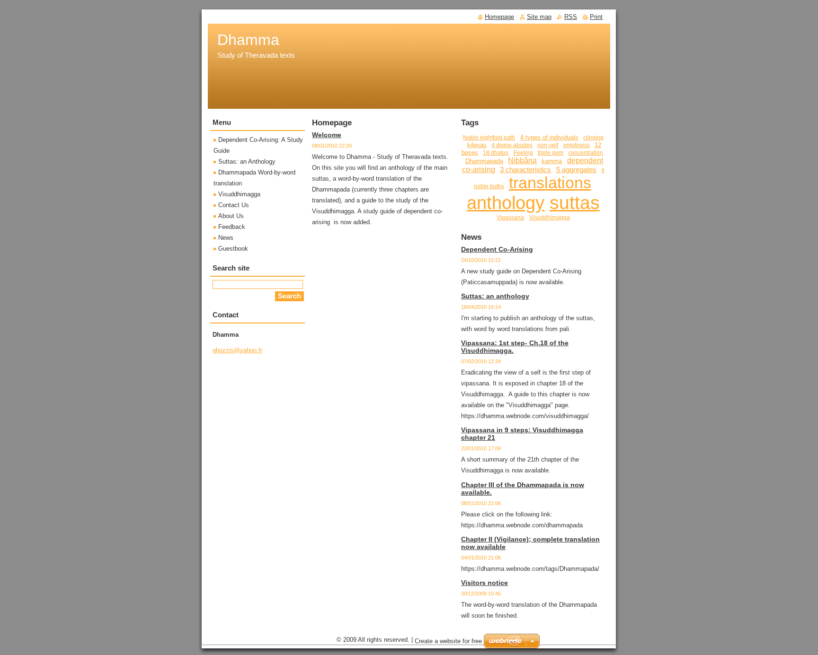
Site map (539, 16)
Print (596, 16)
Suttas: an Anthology (247, 161)
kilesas (477, 144)
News (225, 237)
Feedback (231, 226)
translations (550, 183)
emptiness (576, 145)
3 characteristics (525, 170)
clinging (593, 137)
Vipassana (510, 217)
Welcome (326, 135)
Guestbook (233, 248)
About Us (231, 215)
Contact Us (233, 205)
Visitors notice (484, 582)
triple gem (550, 152)
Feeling (523, 152)
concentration (585, 152)
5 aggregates (576, 170)
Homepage (499, 16)
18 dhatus (495, 152)
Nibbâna (522, 160)
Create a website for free (448, 641)
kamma (552, 161)
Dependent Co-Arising (497, 249)
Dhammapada (484, 161)
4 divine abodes (512, 145)
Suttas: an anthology (495, 296)
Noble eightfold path (489, 137)
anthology (505, 203)
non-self (547, 145)
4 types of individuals (549, 137)
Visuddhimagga (549, 217)
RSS (570, 16)
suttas (575, 202)
